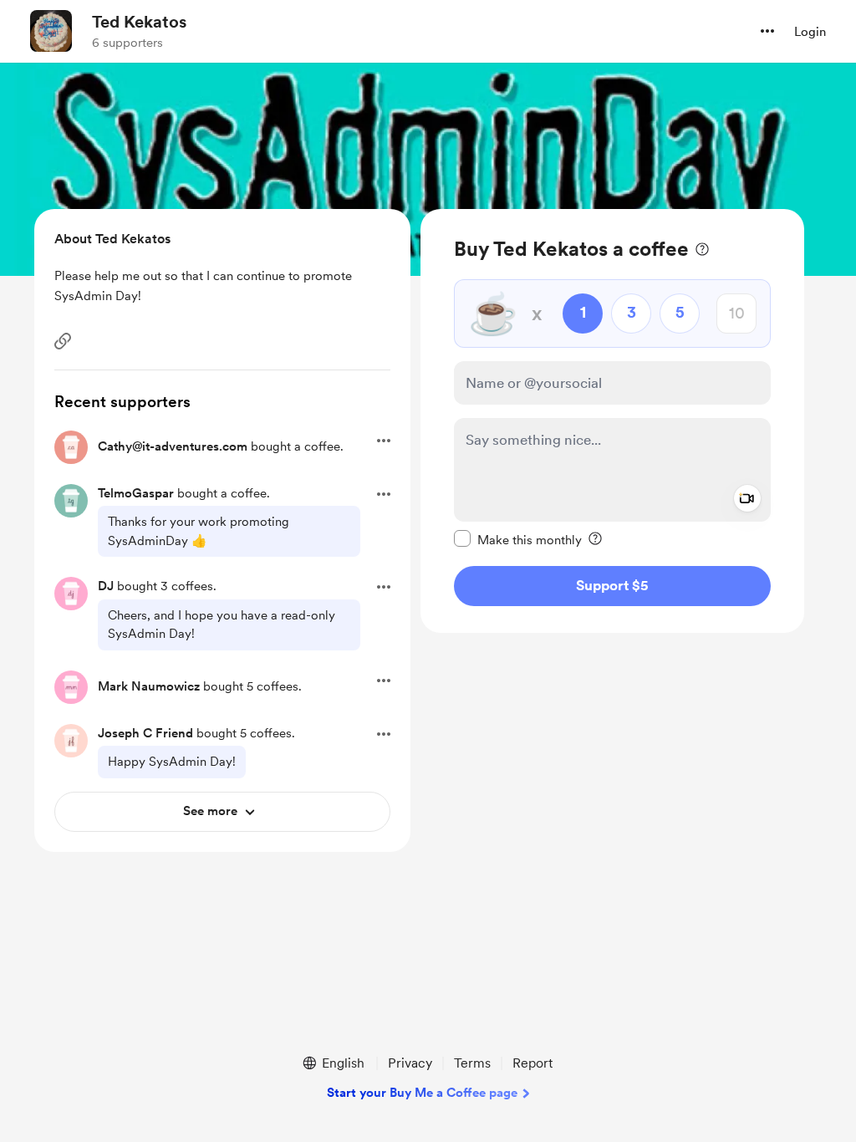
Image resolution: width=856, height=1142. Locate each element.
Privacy (410, 1063)
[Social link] (62, 341)
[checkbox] (518, 539)
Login (810, 31)
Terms (472, 1063)
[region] (612, 421)
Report (532, 1063)
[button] (767, 31)
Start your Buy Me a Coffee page (422, 1092)
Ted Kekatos (139, 22)
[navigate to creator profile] (51, 31)
